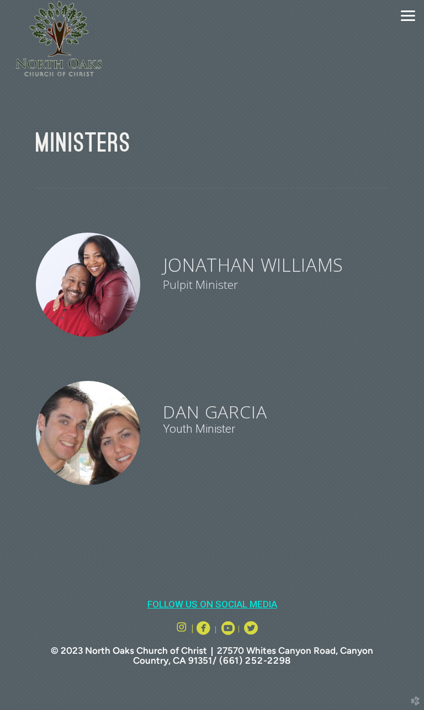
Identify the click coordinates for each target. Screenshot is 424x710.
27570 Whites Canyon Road (276, 650)
